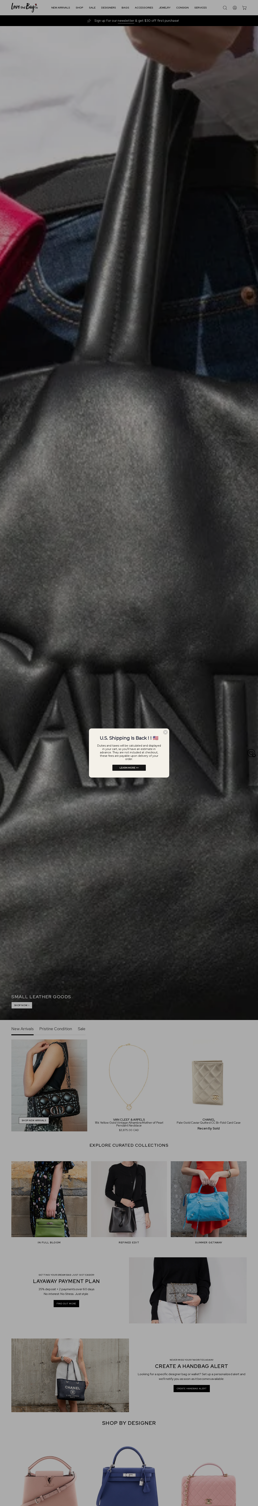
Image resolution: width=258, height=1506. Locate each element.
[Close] (165, 732)
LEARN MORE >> (129, 767)
